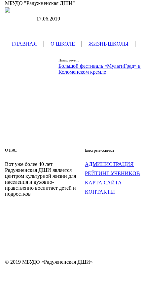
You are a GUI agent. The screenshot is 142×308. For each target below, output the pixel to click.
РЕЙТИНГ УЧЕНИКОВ (112, 173)
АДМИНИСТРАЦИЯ (109, 164)
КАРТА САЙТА (103, 182)
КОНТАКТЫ (100, 192)
